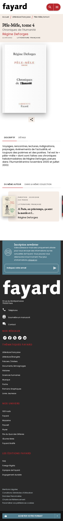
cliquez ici (32, 260)
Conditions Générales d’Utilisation (17, 492)
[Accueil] (14, 7)
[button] (29, 38)
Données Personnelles (12, 496)
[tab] (9, 137)
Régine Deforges (15, 34)
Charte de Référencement (13, 499)
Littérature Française (21, 17)
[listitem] (4, 337)
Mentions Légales (10, 489)
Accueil (5, 17)
